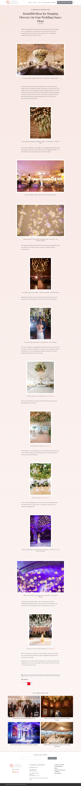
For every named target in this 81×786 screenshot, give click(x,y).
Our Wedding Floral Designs (59, 764)
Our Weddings (56, 771)
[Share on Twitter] (25, 682)
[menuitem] (30, 2)
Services (55, 768)
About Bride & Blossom (58, 766)
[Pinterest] (17, 772)
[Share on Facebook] (22, 682)
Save (29, 682)
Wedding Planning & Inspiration (59, 769)
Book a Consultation (57, 773)
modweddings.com (51, 648)
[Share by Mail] (31, 682)
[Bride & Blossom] (15, 766)
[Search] (74, 2)
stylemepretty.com (46, 497)
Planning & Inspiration (40, 9)
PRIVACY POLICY (23, 784)
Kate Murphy (41, 23)
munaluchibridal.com (50, 396)
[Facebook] (13, 772)
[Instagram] (15, 772)
